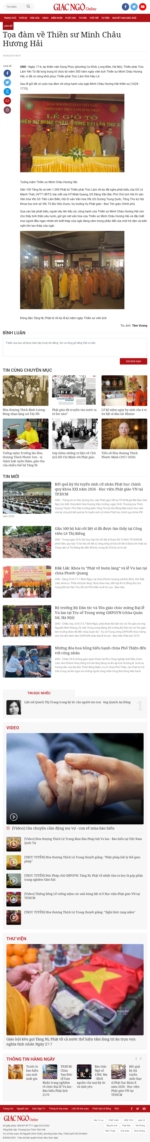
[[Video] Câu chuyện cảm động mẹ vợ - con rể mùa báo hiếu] (75, 778)
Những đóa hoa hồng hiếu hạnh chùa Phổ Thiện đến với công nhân (100, 650)
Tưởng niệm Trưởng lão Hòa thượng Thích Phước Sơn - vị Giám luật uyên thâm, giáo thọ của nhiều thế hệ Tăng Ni (24, 459)
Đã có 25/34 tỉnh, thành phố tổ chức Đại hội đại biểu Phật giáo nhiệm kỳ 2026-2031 (73, 1088)
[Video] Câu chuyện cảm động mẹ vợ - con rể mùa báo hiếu (63, 828)
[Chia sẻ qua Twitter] (7, 82)
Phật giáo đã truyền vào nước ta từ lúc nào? (74, 412)
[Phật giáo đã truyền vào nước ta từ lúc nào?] (75, 390)
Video (45, 18)
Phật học (70, 18)
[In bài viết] (7, 110)
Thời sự (23, 18)
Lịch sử (8, 26)
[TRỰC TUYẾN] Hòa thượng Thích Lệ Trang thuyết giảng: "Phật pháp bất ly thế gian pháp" (82, 859)
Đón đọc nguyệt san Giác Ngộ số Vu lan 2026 (57, 1121)
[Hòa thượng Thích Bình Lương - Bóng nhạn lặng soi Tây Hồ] (25, 390)
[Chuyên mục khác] (143, 26)
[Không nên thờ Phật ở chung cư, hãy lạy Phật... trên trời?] (118, 1118)
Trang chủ (10, 18)
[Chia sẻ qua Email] (7, 100)
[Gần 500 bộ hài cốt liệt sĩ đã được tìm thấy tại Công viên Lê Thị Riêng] (27, 542)
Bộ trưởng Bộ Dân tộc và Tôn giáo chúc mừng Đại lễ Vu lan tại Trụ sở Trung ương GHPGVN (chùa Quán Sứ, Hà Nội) (100, 612)
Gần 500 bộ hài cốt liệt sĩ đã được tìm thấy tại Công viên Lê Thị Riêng (98, 531)
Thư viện (16, 939)
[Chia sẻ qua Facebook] (7, 73)
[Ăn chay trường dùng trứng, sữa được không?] (15, 1118)
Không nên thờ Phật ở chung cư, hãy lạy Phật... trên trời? (125, 1123)
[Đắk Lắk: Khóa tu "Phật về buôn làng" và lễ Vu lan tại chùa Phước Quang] (27, 582)
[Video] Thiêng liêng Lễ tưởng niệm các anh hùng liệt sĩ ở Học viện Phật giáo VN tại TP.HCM (82, 896)
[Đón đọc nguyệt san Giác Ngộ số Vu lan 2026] (50, 1118)
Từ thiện (20, 26)
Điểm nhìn (57, 18)
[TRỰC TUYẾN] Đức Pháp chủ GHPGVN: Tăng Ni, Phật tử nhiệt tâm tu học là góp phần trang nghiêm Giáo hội (83, 877)
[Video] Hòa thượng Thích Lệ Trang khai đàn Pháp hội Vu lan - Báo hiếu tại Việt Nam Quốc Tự (83, 841)
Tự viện (105, 18)
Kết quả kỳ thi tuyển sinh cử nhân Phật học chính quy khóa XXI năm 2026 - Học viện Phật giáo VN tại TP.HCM (99, 489)
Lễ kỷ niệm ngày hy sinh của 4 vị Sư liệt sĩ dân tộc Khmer (124, 412)
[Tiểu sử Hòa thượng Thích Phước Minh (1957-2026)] (124, 434)
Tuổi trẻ (94, 18)
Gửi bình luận (133, 361)
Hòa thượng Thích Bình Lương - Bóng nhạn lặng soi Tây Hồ (25, 412)
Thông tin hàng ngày (30, 1105)
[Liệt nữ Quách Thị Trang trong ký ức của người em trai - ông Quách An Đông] (13, 707)
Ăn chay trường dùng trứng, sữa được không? (22, 1121)
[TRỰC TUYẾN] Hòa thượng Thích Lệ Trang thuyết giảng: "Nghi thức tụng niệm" (79, 912)
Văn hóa (35, 18)
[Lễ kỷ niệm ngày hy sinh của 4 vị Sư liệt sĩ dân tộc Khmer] (124, 390)
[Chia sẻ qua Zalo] (7, 91)
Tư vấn (83, 18)
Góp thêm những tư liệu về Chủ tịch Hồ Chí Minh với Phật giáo (74, 455)
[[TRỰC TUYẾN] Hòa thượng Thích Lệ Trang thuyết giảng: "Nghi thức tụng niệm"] (13, 917)
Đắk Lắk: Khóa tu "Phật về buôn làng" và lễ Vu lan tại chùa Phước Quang (101, 570)
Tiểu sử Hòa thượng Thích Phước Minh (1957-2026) (120, 455)
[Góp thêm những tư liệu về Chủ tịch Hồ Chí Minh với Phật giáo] (75, 434)
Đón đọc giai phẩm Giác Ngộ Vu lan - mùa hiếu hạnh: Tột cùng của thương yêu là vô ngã (92, 1125)
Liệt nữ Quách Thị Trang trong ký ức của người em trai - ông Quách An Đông (77, 702)
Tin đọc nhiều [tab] (38, 693)
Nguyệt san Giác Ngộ (124, 18)
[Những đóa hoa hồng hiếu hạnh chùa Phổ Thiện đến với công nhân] (27, 662)
